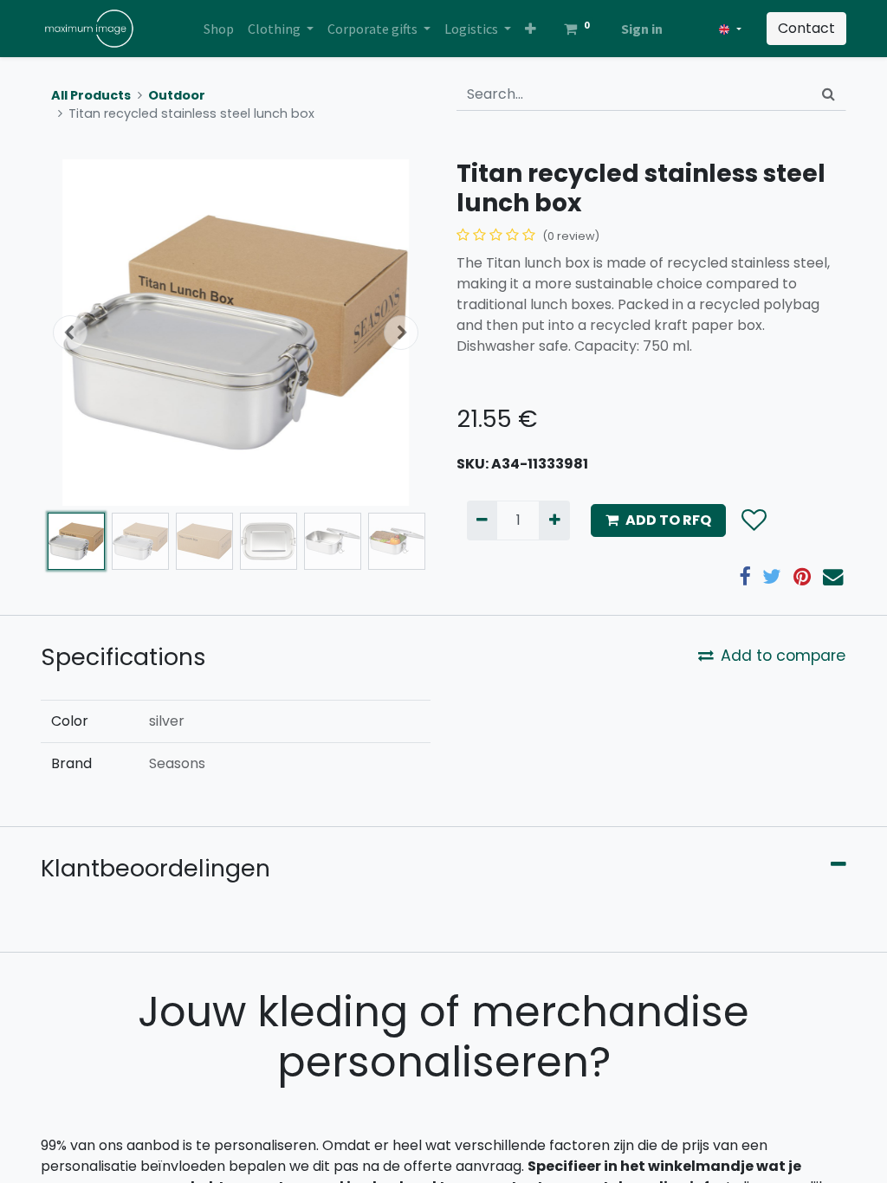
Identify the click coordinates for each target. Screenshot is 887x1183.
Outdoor (176, 95)
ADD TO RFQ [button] (668, 520)
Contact (806, 28)
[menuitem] (219, 28)
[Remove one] (482, 520)
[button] (530, 28)
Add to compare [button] (783, 655)
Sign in (642, 28)
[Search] (828, 94)
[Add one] (554, 520)
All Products (91, 95)
